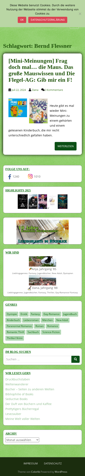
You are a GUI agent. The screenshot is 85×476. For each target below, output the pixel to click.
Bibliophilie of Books (19, 394)
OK (22, 19)
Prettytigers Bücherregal (22, 409)
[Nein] (80, 14)
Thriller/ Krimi (14, 338)
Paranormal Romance (19, 326)
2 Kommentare (54, 90)
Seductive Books (16, 399)
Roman (39, 326)
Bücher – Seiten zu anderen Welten (29, 389)
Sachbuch (33, 332)
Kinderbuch (13, 320)
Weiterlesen (66, 146)
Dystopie (12, 314)
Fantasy (35, 314)
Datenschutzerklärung (48, 19)
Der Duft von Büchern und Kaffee (28, 404)
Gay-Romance (52, 314)
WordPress (61, 472)
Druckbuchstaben (17, 379)
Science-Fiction (51, 332)
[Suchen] (75, 359)
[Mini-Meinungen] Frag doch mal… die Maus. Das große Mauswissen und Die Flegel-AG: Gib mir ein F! (41, 70)
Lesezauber (13, 414)
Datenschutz (53, 463)
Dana (35, 90)
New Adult (62, 320)
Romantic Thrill (15, 332)
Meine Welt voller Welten (22, 419)
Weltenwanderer (16, 384)
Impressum (31, 463)
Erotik (24, 314)
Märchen (47, 320)
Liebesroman (31, 320)
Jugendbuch (70, 314)
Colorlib (35, 472)
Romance (52, 326)
